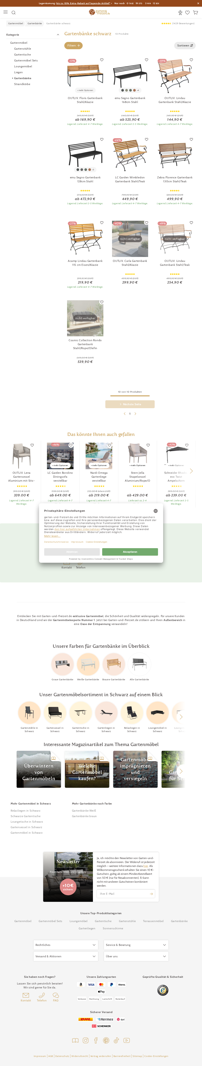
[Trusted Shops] (162, 990)
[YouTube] (126, 1041)
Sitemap (137, 1056)
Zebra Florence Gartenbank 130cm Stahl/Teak (175, 179)
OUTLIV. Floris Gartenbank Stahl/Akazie (85, 100)
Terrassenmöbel (153, 921)
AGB (50, 1056)
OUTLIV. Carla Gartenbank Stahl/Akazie (130, 263)
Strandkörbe (22, 84)
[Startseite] (99, 12)
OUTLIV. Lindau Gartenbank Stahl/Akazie (175, 100)
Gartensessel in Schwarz (26, 827)
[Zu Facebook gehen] (96, 1041)
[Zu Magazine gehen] (75, 1041)
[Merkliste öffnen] (188, 12)
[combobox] (185, 45)
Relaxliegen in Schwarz (26, 810)
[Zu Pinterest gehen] (106, 1041)
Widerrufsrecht (79, 1056)
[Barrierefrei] (181, 12)
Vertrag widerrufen (100, 1056)
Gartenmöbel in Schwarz (27, 832)
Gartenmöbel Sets (26, 60)
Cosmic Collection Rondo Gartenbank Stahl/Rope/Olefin (85, 344)
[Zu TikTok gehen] (116, 1041)
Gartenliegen (87, 928)
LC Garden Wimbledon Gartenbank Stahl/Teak (130, 179)
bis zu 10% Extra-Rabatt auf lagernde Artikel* (83, 3)
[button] (191, 471)
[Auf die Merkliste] (101, 59)
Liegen (18, 72)
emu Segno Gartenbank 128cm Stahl (85, 179)
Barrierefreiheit (122, 1056)
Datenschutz (62, 1056)
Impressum (40, 1056)
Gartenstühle (22, 48)
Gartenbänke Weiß (84, 810)
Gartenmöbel (18, 42)
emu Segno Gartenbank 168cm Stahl (130, 100)
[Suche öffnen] (13, 12)
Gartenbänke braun (84, 816)
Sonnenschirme (113, 928)
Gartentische (22, 54)
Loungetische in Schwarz (27, 821)
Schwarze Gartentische (26, 816)
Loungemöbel (23, 66)
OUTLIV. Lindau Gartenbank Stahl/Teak (175, 263)
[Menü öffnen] (6, 12)
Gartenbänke (22, 78)
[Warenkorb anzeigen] (196, 12)
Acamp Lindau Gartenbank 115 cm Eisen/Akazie (85, 263)
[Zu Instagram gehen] (85, 1041)
